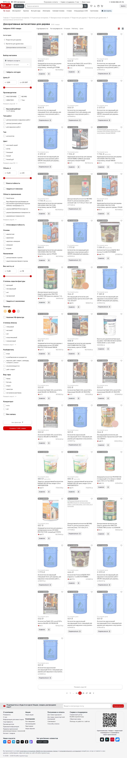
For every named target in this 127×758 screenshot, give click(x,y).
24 (76, 693)
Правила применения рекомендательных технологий (14, 730)
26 (83, 693)
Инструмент (16, 11)
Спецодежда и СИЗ (81, 11)
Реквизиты (7, 715)
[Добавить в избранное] (62, 34)
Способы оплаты (53, 724)
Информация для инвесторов (13, 719)
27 (87, 693)
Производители (8, 724)
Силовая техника (58, 11)
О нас (5, 717)
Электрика (46, 11)
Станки (69, 11)
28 (90, 693)
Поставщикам (30, 721)
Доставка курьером (55, 715)
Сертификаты (8, 722)
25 (80, 693)
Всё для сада (35, 11)
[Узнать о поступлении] (49, 74)
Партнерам (29, 726)
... (73, 693)
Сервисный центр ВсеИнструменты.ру (77, 716)
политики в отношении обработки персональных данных (39, 751)
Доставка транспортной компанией (56, 718)
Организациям (30, 724)
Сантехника (94, 11)
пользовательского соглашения (70, 751)
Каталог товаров (9, 733)
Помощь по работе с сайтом (80, 721)
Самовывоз (51, 721)
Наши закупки (30, 728)
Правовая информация (11, 726)
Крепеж (26, 11)
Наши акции (29, 715)
